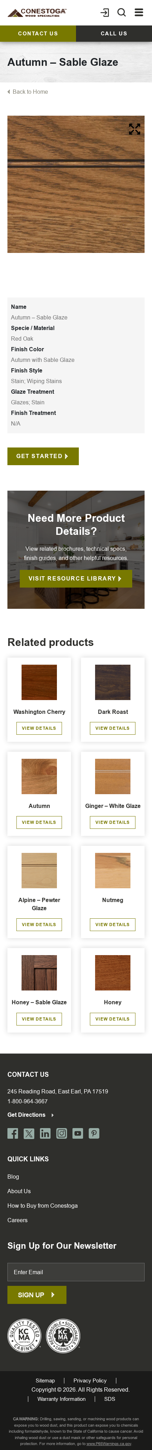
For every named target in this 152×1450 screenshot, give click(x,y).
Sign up (32, 1294)
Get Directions (27, 1115)
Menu (139, 12)
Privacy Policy (90, 1380)
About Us (19, 1191)
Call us (114, 33)
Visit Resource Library (72, 578)
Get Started (39, 456)
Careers (17, 1220)
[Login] (104, 12)
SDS (109, 1399)
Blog (13, 1177)
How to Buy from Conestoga (42, 1206)
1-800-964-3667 (27, 1101)
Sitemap (45, 1380)
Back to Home (30, 92)
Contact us (38, 33)
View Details (39, 728)
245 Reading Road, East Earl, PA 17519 (57, 1091)
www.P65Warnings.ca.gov (109, 1443)
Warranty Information (61, 1399)
